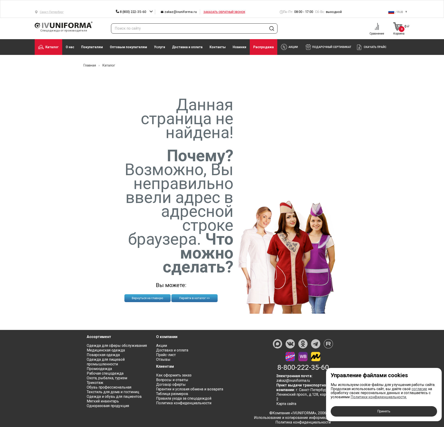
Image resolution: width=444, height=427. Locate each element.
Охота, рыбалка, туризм (107, 378)
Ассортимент (99, 337)
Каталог (52, 47)
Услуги (159, 47)
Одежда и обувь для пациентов (114, 396)
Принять (383, 411)
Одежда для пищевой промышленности (106, 361)
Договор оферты (171, 384)
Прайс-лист (166, 355)
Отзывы (163, 359)
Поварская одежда (103, 355)
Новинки (239, 47)
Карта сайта (286, 404)
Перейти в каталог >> (194, 298)
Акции (161, 345)
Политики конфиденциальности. (379, 397)
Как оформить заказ (173, 375)
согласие (419, 389)
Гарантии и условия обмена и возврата (189, 389)
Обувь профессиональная (109, 387)
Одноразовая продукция (108, 406)
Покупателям (92, 47)
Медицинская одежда (106, 350)
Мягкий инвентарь (103, 401)
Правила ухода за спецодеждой (183, 398)
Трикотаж (95, 382)
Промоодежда (99, 369)
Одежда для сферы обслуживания (117, 345)
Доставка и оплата (187, 47)
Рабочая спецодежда (105, 373)
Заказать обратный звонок (224, 12)
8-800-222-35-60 (303, 367)
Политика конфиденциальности (183, 403)
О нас (70, 47)
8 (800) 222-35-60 (133, 12)
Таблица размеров (172, 394)
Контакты (218, 47)
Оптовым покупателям (128, 47)
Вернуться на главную (147, 298)
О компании (166, 337)
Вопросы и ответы (172, 380)
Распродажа (263, 47)
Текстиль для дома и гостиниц (113, 392)
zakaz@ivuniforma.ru (180, 12)
